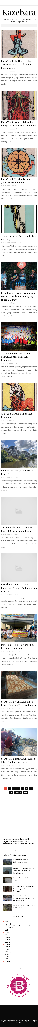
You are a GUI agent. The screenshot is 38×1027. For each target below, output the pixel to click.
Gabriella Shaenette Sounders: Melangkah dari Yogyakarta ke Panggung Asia (24, 898)
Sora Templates (25, 1021)
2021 (6, 939)
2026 (6, 922)
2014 (6, 956)
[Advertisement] (19, 816)
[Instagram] (18, 2)
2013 (6, 959)
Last (25, 792)
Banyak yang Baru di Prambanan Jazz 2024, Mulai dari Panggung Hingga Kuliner (18, 296)
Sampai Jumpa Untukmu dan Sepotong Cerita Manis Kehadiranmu (23, 871)
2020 (6, 942)
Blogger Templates (7, 1021)
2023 (6, 935)
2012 (6, 961)
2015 (6, 954)
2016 (6, 952)
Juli (7, 924)
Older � (18, 792)
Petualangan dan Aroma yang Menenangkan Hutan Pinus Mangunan (23, 889)
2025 (6, 930)
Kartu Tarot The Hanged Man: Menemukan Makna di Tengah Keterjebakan (16, 64)
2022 (6, 937)
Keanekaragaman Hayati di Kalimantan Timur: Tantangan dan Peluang (19, 588)
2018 (6, 947)
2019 (6, 944)
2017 (6, 949)
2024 (6, 932)
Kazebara (19, 12)
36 (11, 792)
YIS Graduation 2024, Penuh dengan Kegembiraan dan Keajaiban (15, 357)
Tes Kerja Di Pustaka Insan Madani (15, 855)
